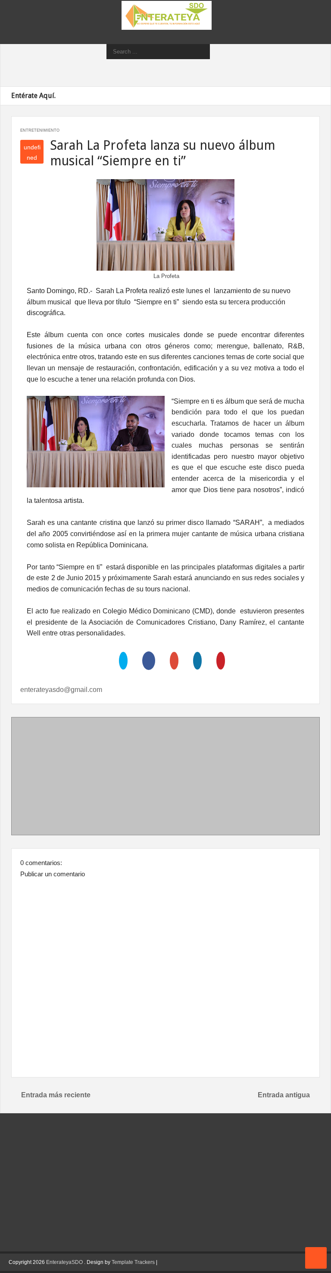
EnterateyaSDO (64, 1262)
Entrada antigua (284, 1095)
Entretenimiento (39, 130)
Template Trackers (133, 1262)
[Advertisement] (165, 778)
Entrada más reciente (56, 1095)
